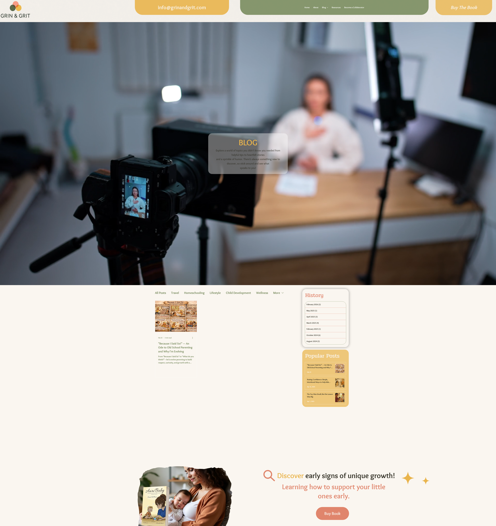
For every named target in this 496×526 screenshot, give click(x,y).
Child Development (238, 293)
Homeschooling (194, 293)
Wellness (262, 293)
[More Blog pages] (327, 7)
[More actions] (193, 337)
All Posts (160, 293)
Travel (175, 293)
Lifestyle (215, 293)
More (276, 293)
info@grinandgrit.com (182, 7)
